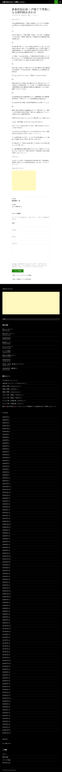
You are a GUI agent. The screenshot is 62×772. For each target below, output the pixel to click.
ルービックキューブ (7, 346)
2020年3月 (5, 547)
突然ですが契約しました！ (9, 355)
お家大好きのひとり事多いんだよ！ (14, 2)
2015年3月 (5, 721)
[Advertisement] (24, 180)
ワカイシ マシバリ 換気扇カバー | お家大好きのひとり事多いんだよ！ (35, 406)
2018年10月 (5, 596)
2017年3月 (5, 651)
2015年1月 (5, 727)
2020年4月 (5, 544)
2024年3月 (5, 420)
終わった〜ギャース (7, 329)
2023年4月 (5, 449)
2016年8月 (5, 672)
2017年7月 (5, 640)
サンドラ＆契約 (6, 351)
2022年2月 (5, 480)
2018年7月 (5, 605)
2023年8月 (5, 437)
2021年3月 (5, 512)
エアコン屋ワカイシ (17, 205)
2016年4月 (5, 683)
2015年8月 (5, 707)
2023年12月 (5, 425)
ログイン (4, 754)
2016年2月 (5, 689)
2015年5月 (5, 715)
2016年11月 (5, 663)
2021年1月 (5, 518)
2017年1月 (5, 657)
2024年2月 (5, 422)
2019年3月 (5, 582)
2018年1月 (5, 622)
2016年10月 (5, 666)
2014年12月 (5, 730)
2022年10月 (5, 457)
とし (14, 380)
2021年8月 (5, 498)
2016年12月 (5, 660)
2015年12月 (5, 695)
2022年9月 (5, 460)
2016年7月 (5, 675)
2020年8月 (5, 533)
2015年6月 (5, 712)
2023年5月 (5, 446)
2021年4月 (5, 509)
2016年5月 (5, 680)
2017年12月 (5, 625)
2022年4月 (5, 475)
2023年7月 (5, 440)
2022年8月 (5, 463)
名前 (13, 223)
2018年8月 (5, 602)
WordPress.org (6, 762)
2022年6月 (5, 469)
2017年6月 (5, 643)
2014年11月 (5, 733)
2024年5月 (5, 417)
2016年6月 (5, 678)
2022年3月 (5, 478)
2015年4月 (5, 718)
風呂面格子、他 (16, 199)
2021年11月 (5, 489)
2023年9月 (5, 434)
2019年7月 (5, 570)
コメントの (6, 759)
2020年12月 (5, 521)
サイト (14, 236)
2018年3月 (5, 617)
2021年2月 (5, 515)
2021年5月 (5, 507)
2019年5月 (5, 576)
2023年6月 (5, 443)
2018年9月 (5, 599)
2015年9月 (5, 704)
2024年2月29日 (6, 338)
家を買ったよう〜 (6, 342)
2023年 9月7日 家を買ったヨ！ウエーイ (13, 364)
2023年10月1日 (6, 359)
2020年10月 (5, 527)
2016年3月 (5, 686)
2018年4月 (5, 614)
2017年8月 (5, 637)
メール (14, 230)
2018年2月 (5, 620)
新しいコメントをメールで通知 (22, 275)
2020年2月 (5, 550)
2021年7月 (5, 501)
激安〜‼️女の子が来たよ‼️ (9, 406)
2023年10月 (5, 431)
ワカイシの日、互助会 (8, 395)
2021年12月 (5, 486)
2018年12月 (5, 591)
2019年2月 (5, 585)
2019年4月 (5, 579)
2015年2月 (5, 724)
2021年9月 (5, 495)
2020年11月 (5, 524)
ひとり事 (4, 743)
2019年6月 (5, 573)
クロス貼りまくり (6, 380)
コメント (14, 243)
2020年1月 (5, 553)
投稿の (5, 757)
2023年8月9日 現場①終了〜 (10, 368)
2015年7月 (5, 709)
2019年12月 (5, 556)
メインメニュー (60, 2)
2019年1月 (5, 588)
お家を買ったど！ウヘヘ (8, 383)
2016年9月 (5, 669)
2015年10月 (5, 701)
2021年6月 (5, 504)
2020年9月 (5, 530)
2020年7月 (5, 535)
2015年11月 (5, 698)
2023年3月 (5, 451)
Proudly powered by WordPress (9, 770)
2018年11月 (5, 593)
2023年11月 (5, 428)
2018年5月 (5, 611)
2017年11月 (5, 628)
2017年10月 (5, 631)
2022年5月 (5, 472)
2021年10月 (5, 492)
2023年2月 (5, 454)
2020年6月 (5, 538)
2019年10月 (5, 562)
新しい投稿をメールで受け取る (22, 279)
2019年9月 (5, 564)
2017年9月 (5, 634)
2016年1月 (5, 692)
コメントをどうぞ (33, 15)
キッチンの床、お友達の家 (9, 400)
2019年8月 (5, 567)
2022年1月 (5, 483)
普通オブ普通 (5, 386)
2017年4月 (5, 649)
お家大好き (24, 15)
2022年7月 (5, 466)
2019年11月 (5, 559)
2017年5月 (5, 646)
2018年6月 (5, 608)
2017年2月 (5, 654)
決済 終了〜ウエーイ (8, 333)
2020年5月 (5, 541)
